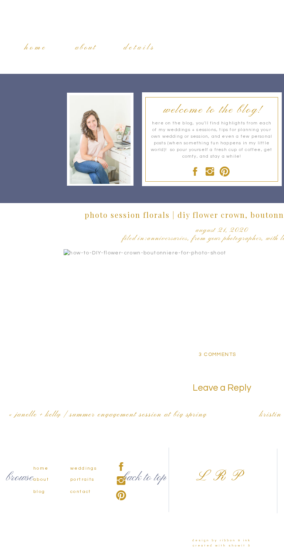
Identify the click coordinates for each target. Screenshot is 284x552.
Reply (71, 400)
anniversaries (167, 238)
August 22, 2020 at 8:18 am (102, 375)
